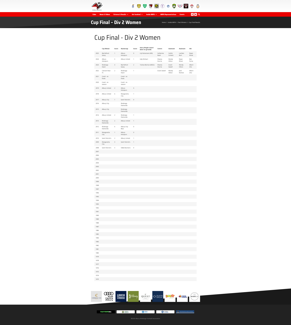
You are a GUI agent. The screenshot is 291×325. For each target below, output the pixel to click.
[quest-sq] (145, 296)
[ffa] (126, 311)
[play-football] (106, 311)
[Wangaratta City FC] (186, 6)
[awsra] (185, 311)
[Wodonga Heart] (198, 6)
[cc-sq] (96, 296)
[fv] (165, 311)
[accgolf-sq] (133, 296)
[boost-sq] (170, 296)
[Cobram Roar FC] (156, 6)
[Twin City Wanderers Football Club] (180, 6)
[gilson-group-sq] (157, 296)
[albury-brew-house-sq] (120, 296)
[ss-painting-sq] (182, 296)
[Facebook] (192, 14)
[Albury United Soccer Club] (145, 6)
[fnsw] (145, 311)
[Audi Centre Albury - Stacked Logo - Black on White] (108, 296)
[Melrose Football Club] (162, 6)
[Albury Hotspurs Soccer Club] (139, 6)
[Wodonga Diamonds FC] (192, 6)
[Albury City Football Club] (133, 6)
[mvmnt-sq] (194, 296)
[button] (199, 14)
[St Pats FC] (174, 6)
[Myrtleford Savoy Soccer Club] (168, 6)
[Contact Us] (195, 14)
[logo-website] (97, 6)
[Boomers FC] (150, 6)
